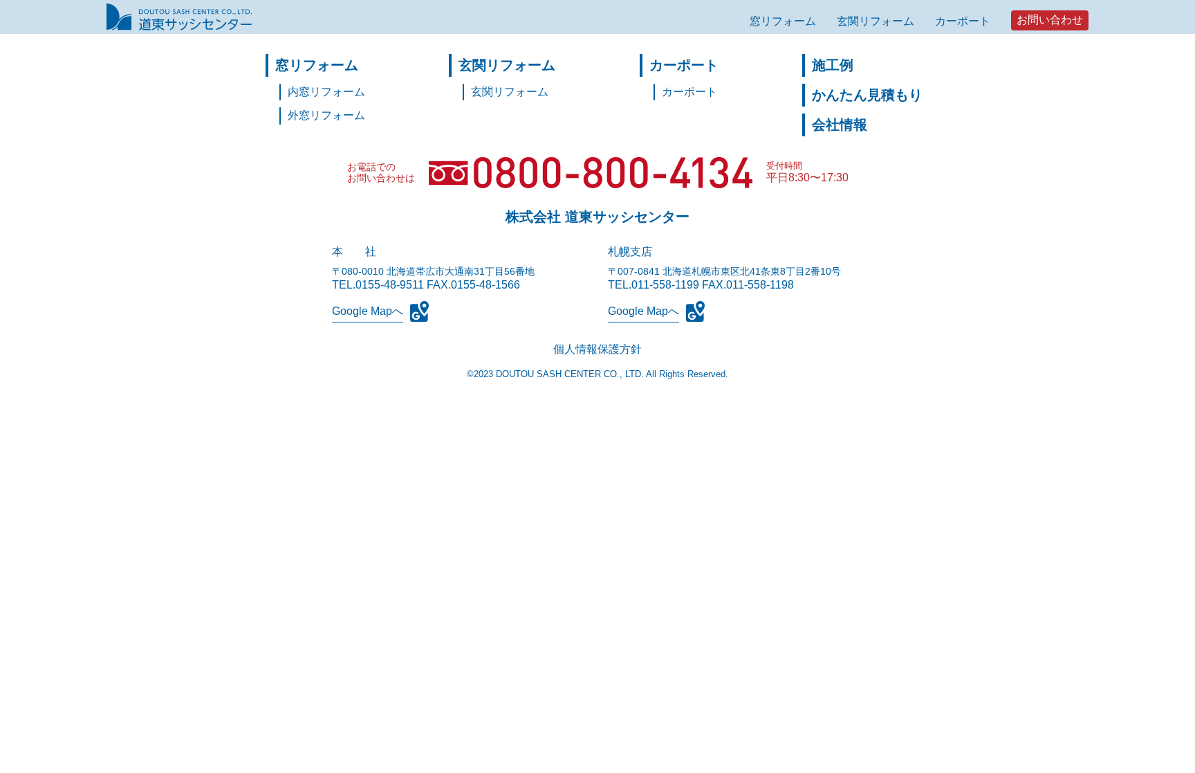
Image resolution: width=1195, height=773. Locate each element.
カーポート (962, 21)
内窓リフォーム (326, 92)
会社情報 (839, 124)
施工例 (832, 65)
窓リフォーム (783, 21)
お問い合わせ (1050, 20)
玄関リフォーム (875, 21)
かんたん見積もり (867, 94)
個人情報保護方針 (597, 349)
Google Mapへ (367, 311)
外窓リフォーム (326, 115)
